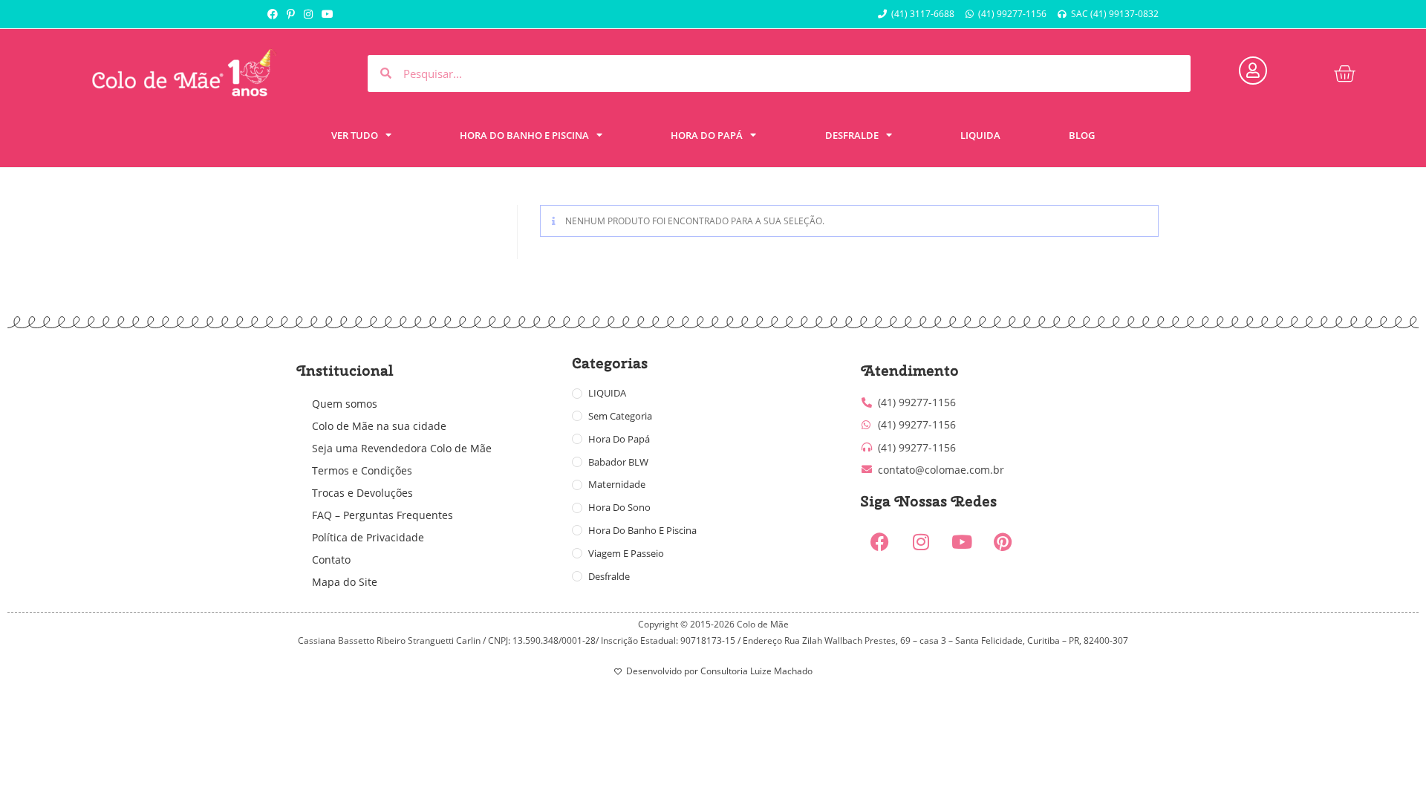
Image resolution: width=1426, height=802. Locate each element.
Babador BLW (618, 462)
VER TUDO (354, 135)
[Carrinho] (1344, 73)
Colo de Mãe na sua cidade (379, 426)
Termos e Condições (362, 470)
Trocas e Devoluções (362, 493)
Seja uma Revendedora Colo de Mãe (402, 448)
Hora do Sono (619, 507)
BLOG (1082, 135)
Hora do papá (619, 439)
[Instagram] (921, 542)
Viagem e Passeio (626, 553)
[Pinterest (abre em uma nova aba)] (290, 14)
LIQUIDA (980, 135)
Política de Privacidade (368, 537)
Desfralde (609, 576)
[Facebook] (880, 542)
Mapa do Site (344, 582)
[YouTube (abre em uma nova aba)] (327, 14)
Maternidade (616, 484)
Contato (331, 559)
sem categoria (620, 416)
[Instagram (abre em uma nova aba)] (308, 14)
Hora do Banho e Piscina (642, 530)
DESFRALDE (852, 135)
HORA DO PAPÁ (707, 135)
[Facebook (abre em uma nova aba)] (274, 14)
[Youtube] (961, 542)
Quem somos (344, 404)
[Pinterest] (1002, 542)
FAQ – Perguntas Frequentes (382, 515)
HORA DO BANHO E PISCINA (524, 135)
